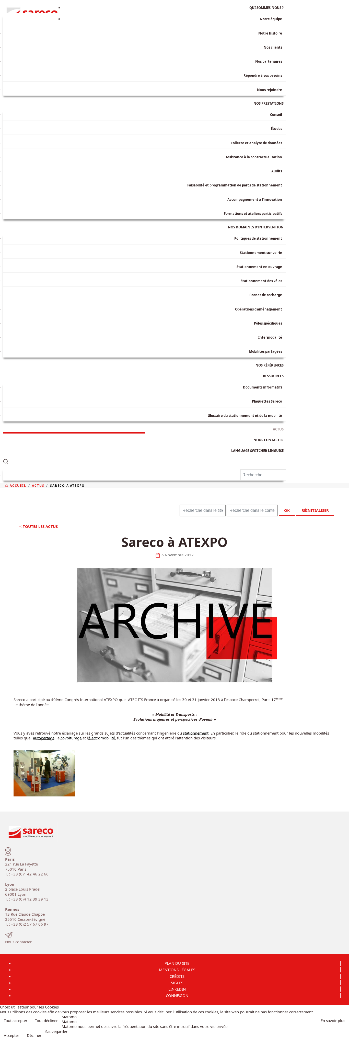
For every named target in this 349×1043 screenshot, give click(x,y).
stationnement (195, 733)
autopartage (43, 737)
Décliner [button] (34, 1035)
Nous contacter (18, 941)
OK (287, 510)
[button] (144, 460)
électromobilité (101, 737)
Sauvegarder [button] (56, 1031)
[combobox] (263, 475)
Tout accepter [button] (15, 1020)
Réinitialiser (315, 510)
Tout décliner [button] (46, 1020)
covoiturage (71, 737)
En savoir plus (333, 1020)
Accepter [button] (11, 1035)
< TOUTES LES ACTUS (38, 526)
